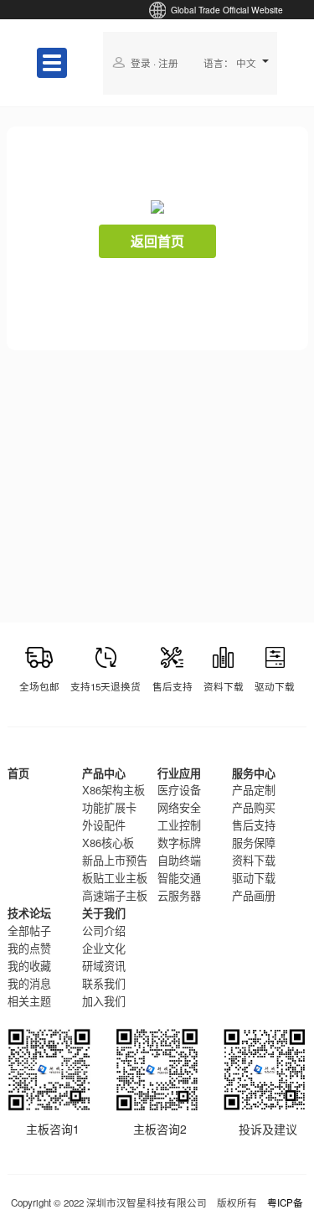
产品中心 (104, 773)
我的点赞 (29, 948)
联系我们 (104, 983)
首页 (18, 773)
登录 (141, 63)
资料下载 (253, 860)
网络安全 (179, 807)
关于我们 (104, 913)
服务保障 (253, 842)
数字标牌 (179, 842)
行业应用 (179, 773)
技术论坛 (29, 913)
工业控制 (179, 825)
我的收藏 (29, 966)
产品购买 (253, 807)
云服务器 (179, 895)
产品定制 (253, 790)
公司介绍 (104, 930)
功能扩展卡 (109, 807)
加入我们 (104, 1001)
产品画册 (253, 895)
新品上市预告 (114, 860)
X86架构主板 (113, 790)
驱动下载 (253, 878)
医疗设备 (179, 790)
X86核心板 (108, 842)
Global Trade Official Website (227, 9)
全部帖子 (29, 930)
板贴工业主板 (114, 878)
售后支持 (253, 825)
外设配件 (104, 825)
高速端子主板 (114, 895)
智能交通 (179, 878)
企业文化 (104, 948)
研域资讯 (104, 966)
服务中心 (253, 773)
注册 (168, 63)
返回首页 (157, 241)
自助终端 (179, 860)
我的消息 (29, 983)
